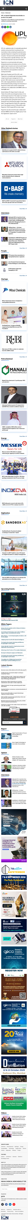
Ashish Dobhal (14, 122)
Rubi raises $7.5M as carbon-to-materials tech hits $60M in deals (13, 349)
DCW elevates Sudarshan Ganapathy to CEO (14, 269)
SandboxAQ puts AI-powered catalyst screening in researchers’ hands (11, 531)
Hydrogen (17, 1146)
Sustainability (4, 1148)
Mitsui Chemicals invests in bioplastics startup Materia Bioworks (12, 301)
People (4, 251)
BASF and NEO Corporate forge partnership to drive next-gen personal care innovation (14, 201)
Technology (11, 1148)
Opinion (3, 1156)
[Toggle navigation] (3, 8)
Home (2, 13)
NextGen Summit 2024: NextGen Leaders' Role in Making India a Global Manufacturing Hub (19, 1126)
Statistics (20, 1156)
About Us (3, 1209)
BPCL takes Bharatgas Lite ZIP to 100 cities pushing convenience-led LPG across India (13, 477)
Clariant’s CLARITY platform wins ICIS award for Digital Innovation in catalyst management (14, 553)
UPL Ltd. (7, 119)
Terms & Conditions (19, 1211)
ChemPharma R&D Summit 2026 (9, 619)
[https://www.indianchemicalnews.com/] (9, 1218)
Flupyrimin (13, 119)
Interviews (5, 213)
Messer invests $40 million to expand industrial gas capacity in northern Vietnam (13, 452)
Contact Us (9, 1209)
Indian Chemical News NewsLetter (13, 1181)
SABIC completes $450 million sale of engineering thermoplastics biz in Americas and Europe (13, 428)
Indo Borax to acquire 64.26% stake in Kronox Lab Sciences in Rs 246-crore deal (13, 150)
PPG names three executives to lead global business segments (16, 256)
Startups (14, 1150)
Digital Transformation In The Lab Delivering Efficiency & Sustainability (19, 735)
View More (23, 208)
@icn (3, 1196)
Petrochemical (10, 1146)
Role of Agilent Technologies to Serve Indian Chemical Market (19, 743)
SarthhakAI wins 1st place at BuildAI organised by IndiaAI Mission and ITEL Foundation (12, 327)
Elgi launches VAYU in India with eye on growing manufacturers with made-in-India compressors (11, 682)
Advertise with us (17, 1209)
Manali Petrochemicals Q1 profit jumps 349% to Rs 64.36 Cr (13, 381)
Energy (21, 1146)
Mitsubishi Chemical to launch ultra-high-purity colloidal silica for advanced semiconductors (12, 176)
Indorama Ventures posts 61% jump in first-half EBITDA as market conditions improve (13, 405)
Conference (8, 1156)
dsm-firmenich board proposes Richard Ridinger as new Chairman (17, 262)
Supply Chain (18, 1148)
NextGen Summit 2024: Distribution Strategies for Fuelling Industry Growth (17, 1134)
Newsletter (3, 1211)
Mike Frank (20, 119)
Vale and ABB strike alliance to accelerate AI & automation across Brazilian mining (14, 578)
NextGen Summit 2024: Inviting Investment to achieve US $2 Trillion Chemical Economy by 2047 (19, 1118)
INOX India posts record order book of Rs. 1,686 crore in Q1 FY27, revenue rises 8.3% (13, 504)
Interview (14, 1156)
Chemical (7, 13)
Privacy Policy (10, 1211)
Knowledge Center (5, 1158)
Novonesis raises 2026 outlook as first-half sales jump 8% (14, 670)
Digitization (8, 1150)
